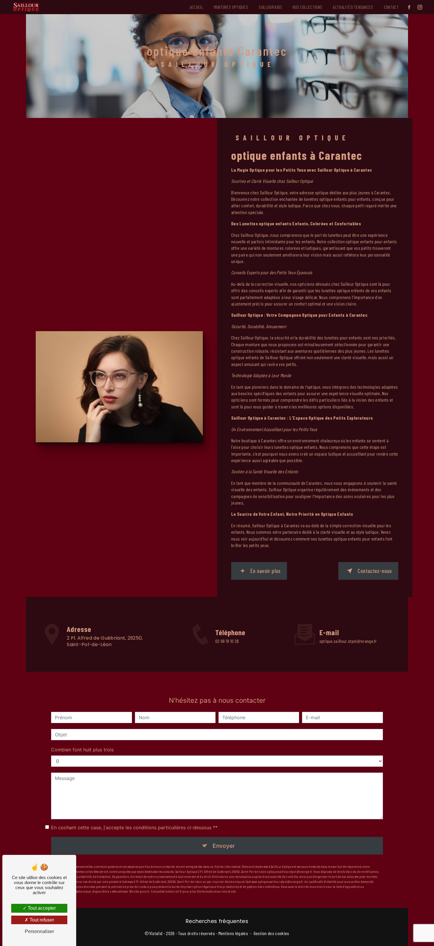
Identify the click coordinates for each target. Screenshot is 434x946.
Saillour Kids (270, 7)
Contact (391, 7)
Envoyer (224, 845)
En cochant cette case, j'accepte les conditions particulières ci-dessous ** (134, 827)
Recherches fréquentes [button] (217, 921)
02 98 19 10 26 (227, 641)
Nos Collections (307, 7)
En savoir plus (265, 570)
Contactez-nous (375, 570)
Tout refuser (41, 919)
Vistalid (156, 933)
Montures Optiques (231, 7)
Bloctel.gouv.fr (139, 891)
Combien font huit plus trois (82, 750)
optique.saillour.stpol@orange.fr (348, 641)
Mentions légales (233, 933)
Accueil (196, 7)
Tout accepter (41, 908)
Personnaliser (39, 931)
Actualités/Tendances (353, 7)
